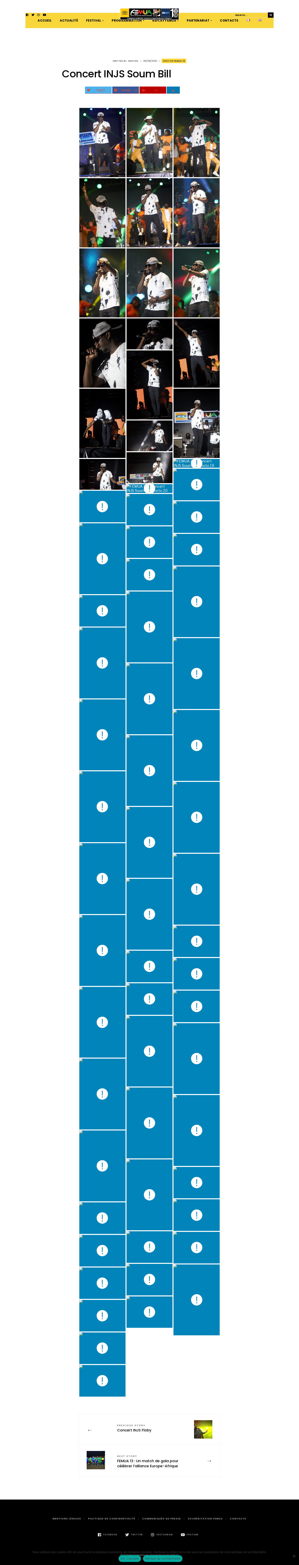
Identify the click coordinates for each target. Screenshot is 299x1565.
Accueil (45, 20)
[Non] (294, 1556)
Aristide (133, 61)
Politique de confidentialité (111, 1518)
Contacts (229, 20)
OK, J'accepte (130, 1558)
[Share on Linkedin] (173, 90)
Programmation (127, 20)
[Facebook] (27, 15)
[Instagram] (38, 15)
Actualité (69, 20)
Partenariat (198, 20)
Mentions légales (67, 1518)
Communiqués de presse (161, 1518)
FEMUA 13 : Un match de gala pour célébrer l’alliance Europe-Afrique (147, 1461)
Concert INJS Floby (134, 1428)
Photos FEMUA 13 (174, 61)
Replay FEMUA (164, 20)
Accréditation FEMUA (205, 1518)
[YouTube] (44, 15)
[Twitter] (33, 15)
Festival (93, 20)
